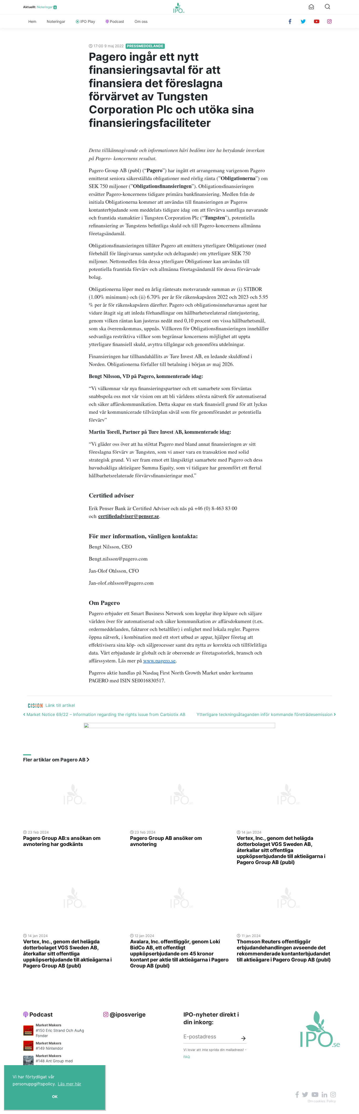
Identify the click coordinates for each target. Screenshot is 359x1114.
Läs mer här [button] (69, 1083)
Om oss (141, 21)
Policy (331, 1101)
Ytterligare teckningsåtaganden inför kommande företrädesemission (265, 714)
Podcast (117, 21)
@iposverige (128, 1014)
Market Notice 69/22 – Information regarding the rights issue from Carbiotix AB (105, 714)
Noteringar (45, 7)
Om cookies (316, 1101)
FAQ (186, 1057)
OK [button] (55, 1096)
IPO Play (87, 21)
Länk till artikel (60, 705)
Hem (32, 21)
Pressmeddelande (145, 46)
